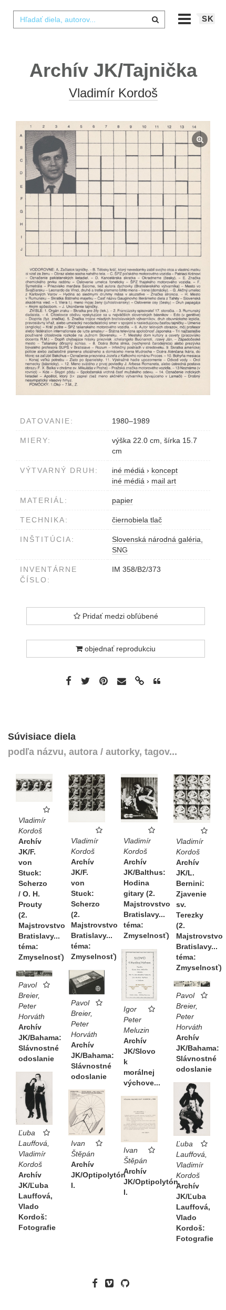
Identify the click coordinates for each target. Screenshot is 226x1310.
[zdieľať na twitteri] (85, 681)
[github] (128, 1283)
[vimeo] (112, 1283)
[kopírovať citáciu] (157, 681)
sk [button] (208, 18)
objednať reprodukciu (119, 648)
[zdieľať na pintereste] (103, 681)
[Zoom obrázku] (113, 258)
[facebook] (97, 1283)
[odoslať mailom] (121, 681)
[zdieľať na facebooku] (68, 681)
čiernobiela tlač (137, 520)
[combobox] (89, 19)
